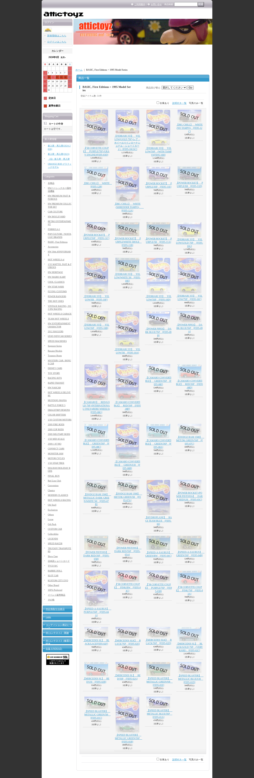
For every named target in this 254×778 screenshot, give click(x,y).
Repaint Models (55, 351)
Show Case (53, 556)
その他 (51, 599)
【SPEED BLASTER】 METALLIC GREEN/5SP (128, 738)
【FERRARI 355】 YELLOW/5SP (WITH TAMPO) (158, 151)
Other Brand (53, 585)
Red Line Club (54, 480)
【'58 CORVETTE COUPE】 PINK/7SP (189, 590)
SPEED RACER (55, 543)
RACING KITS (55, 378)
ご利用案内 (139, 4)
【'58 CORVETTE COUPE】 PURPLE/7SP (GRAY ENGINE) (96, 151)
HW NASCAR (54, 387)
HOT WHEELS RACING (59, 500)
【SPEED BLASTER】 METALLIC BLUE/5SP (159, 714)
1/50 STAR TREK (56, 463)
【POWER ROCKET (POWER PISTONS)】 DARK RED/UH (189, 496)
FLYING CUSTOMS (57, 291)
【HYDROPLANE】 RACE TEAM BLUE (158, 521)
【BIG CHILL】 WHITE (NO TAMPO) (189, 128)
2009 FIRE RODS (56, 424)
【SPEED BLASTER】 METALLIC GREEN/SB (159, 682)
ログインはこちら (56, 41)
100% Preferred (55, 590)
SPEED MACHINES (57, 341)
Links (48, 617)
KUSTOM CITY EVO (58, 580)
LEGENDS (53, 538)
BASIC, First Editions (57, 242)
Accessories (53, 246)
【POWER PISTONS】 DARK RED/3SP (97, 555)
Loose (50, 519)
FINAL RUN (54, 476)
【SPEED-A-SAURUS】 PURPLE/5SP (97, 612)
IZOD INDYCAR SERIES (60, 336)
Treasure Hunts (55, 355)
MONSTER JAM (55, 453)
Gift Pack (52, 524)
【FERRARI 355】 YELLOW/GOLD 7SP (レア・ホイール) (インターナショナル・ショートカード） (127, 143)
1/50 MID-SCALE (56, 439)
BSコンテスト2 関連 (57, 633)
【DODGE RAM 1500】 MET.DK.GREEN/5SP (190, 440)
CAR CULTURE (55, 211)
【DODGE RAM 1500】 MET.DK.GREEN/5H (128, 497)
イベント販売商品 (56, 595)
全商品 (51, 183)
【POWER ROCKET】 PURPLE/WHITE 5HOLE (128, 242)
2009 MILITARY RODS (59, 434)
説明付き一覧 (179, 103)
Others (51, 514)
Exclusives (53, 510)
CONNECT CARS (56, 448)
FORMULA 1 (54, 229)
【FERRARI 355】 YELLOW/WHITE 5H (127, 277)
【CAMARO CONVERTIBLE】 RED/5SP (127, 405)
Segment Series (55, 346)
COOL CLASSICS (56, 282)
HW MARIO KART (57, 277)
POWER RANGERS (57, 296)
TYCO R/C (53, 566)
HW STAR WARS (56, 286)
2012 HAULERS (55, 331)
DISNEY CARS (55, 368)
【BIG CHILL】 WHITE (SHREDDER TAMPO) (129, 207)
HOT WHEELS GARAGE (60, 314)
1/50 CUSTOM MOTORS (59, 419)
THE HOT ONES (56, 301)
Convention (53, 485)
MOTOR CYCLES (56, 458)
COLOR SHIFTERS (57, 415)
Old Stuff (52, 505)
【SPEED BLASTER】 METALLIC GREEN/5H (97, 714)
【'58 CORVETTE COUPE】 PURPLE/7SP (158, 588)
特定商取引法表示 (55, 609)
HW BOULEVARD (56, 216)
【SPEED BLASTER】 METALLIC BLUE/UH (190, 679)
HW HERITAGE (55, 272)
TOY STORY (54, 373)
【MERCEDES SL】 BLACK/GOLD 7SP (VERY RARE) (189, 647)
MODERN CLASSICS (58, 495)
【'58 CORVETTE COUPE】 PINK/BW (127, 587)
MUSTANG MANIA (57, 400)
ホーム (79, 69)
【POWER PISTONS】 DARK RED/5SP (127, 551)
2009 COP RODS (56, 429)
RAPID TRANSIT (56, 383)
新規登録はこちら (56, 35)
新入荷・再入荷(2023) (58, 154)
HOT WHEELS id (56, 259)
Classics (51, 490)
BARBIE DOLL (55, 571)
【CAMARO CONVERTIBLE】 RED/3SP (189, 384)
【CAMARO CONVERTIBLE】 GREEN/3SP (158, 444)
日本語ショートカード (59, 561)
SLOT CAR (53, 575)
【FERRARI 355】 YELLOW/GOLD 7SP (189, 243)
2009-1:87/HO (54, 444)
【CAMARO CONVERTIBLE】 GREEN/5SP (158, 381)
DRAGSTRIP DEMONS (59, 410)
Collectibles (53, 534)
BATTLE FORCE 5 (56, 405)
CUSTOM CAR (55, 529)
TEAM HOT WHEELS (58, 319)
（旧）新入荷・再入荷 (59, 159)
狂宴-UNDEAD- (54, 648)
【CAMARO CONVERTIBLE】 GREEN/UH (127, 465)
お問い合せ (156, 4)
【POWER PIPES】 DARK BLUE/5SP (189, 328)
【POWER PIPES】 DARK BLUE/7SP (158, 332)
